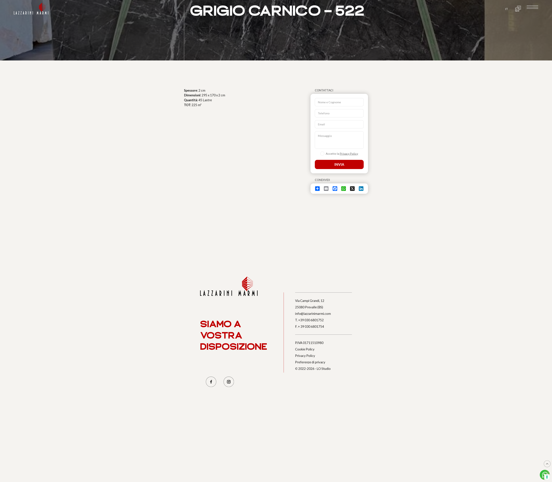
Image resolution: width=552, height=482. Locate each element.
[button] (506, 8)
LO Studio (324, 369)
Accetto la (342, 153)
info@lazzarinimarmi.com (313, 314)
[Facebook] (211, 382)
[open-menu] (532, 7)
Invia (339, 164)
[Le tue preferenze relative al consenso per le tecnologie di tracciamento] (547, 477)
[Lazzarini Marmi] (31, 9)
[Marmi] (518, 8)
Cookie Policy (305, 349)
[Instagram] (228, 382)
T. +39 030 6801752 (309, 320)
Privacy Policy (349, 153)
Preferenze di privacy (310, 362)
